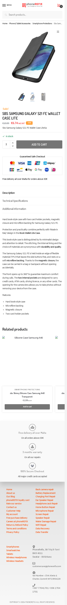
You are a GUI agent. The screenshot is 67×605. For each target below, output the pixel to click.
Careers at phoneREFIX (17, 521)
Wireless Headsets (14, 561)
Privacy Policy (12, 532)
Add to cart (39, 144)
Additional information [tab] (14, 209)
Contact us (11, 507)
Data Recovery (42, 528)
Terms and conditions (16, 528)
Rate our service (13, 503)
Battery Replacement (45, 493)
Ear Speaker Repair (44, 500)
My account (12, 514)
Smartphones (12, 546)
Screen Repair (42, 514)
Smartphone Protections (42, 23)
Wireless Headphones (16, 557)
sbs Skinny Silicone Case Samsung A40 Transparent (27, 395)
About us (10, 493)
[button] (58, 31)
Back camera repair (45, 489)
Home (4, 23)
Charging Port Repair (45, 496)
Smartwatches (13, 550)
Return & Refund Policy (17, 525)
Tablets (9, 554)
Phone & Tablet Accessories (19, 23)
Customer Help (13, 511)
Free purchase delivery (16, 518)
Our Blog (10, 496)
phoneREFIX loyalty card (17, 500)
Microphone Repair (45, 511)
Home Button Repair (45, 507)
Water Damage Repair (46, 521)
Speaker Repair (43, 518)
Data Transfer (42, 532)
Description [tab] (8, 193)
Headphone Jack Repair (47, 503)
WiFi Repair (41, 525)
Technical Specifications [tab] (15, 201)
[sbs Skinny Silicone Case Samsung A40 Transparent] (27, 361)
